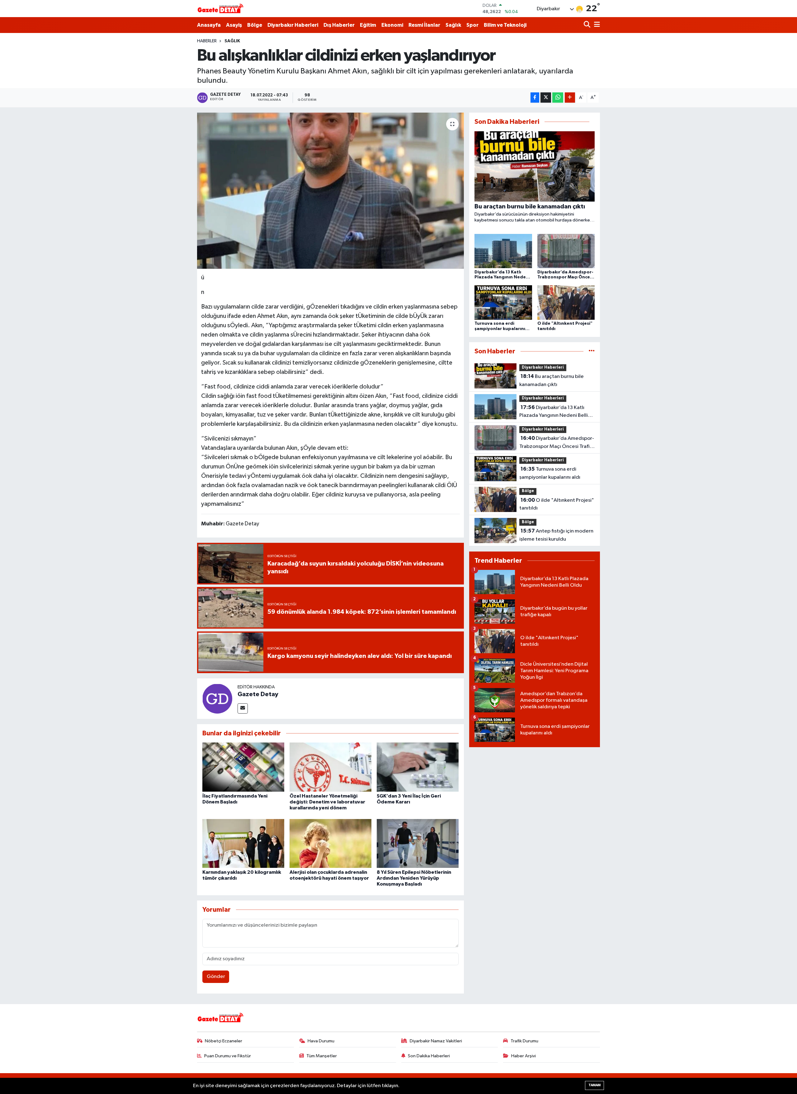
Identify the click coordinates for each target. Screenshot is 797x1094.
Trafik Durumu (524, 1041)
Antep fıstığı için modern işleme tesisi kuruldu (556, 535)
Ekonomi (392, 25)
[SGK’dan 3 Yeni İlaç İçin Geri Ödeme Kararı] (418, 767)
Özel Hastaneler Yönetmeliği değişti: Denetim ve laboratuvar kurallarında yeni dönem (327, 802)
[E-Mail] (243, 708)
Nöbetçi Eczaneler (223, 1041)
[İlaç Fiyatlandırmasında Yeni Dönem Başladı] (243, 767)
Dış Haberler (339, 25)
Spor (472, 25)
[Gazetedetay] (220, 9)
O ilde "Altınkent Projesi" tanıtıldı (556, 504)
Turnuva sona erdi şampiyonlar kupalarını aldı (549, 473)
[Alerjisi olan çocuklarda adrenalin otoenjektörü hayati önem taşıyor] (330, 843)
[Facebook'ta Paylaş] (535, 97)
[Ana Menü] (596, 25)
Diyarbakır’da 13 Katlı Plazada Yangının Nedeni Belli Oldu (553, 412)
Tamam (594, 1085)
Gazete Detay (258, 694)
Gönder (216, 976)
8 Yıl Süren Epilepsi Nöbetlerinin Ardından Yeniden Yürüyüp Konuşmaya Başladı (414, 878)
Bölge (254, 25)
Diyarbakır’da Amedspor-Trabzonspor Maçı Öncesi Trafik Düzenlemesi (556, 442)
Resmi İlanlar (424, 25)
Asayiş (234, 25)
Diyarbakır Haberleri (292, 25)
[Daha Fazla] (570, 97)
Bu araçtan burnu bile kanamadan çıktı (551, 380)
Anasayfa (209, 25)
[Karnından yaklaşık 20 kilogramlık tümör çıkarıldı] (243, 843)
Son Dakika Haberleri (429, 1056)
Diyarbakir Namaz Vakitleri (436, 1041)
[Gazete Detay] (217, 698)
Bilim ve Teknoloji (505, 25)
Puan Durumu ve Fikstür (227, 1056)
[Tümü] (592, 351)
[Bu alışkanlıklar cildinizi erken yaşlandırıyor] (330, 191)
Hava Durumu (321, 1041)
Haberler (207, 41)
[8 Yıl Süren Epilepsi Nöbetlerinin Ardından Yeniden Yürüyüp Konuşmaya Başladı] (418, 843)
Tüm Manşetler (321, 1056)
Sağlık (453, 25)
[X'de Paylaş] (545, 97)
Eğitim (368, 25)
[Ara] (588, 25)
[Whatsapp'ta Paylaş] (557, 97)
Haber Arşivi (523, 1056)
